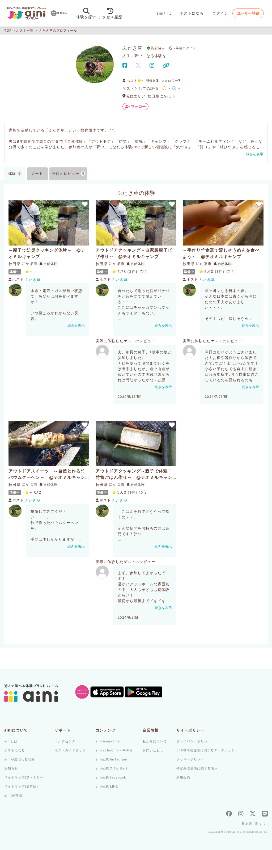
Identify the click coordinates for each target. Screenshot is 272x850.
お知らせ (11, 768)
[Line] (265, 814)
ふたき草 (33, 279)
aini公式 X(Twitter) (111, 768)
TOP (8, 30)
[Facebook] (229, 814)
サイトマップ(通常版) (21, 786)
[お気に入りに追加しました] (84, 204)
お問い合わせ (153, 750)
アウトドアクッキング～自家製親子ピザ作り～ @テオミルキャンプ (134, 253)
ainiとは (163, 13)
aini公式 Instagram (111, 759)
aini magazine (108, 741)
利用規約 (183, 777)
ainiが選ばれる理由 (19, 759)
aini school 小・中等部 (114, 750)
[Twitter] (253, 814)
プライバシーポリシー (193, 741)
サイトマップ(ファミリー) (24, 777)
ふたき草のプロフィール (58, 30)
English (261, 824)
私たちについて (155, 741)
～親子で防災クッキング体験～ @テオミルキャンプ (46, 253)
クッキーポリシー (190, 759)
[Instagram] (240, 814)
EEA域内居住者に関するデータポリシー (207, 750)
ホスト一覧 (24, 30)
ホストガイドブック (70, 750)
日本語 (247, 824)
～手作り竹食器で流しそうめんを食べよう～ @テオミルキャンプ (221, 253)
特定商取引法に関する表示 (197, 768)
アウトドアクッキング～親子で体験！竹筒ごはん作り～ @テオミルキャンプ (134, 474)
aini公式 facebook (111, 777)
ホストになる (192, 13)
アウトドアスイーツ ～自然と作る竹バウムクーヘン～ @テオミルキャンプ (46, 474)
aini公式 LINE (107, 786)
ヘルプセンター (67, 741)
